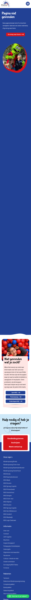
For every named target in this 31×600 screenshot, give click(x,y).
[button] (28, 4)
